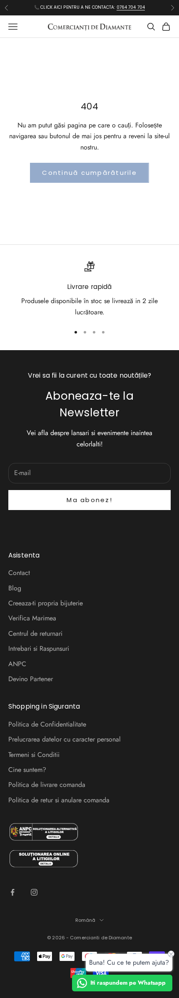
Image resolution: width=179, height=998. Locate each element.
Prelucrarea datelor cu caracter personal (64, 739)
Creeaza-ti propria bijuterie (45, 603)
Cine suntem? (27, 769)
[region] (89, 289)
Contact (19, 572)
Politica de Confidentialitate (47, 724)
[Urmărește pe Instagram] (34, 892)
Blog (14, 588)
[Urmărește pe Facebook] (12, 892)
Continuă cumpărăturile (89, 172)
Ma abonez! (89, 499)
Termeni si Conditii (34, 754)
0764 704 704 (131, 7)
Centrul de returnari (35, 633)
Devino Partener (30, 679)
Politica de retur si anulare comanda (58, 800)
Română (85, 920)
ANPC (17, 664)
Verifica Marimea (32, 618)
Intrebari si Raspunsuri (38, 648)
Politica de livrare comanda (46, 784)
